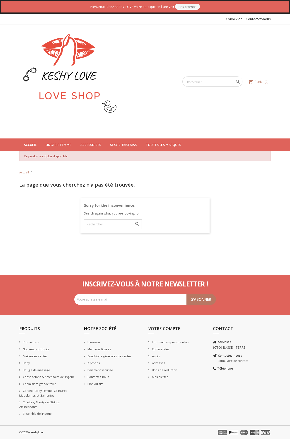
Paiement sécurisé (100, 370)
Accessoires (90, 145)
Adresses (158, 363)
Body (26, 363)
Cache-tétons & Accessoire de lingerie (48, 377)
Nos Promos (187, 7)
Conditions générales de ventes (109, 356)
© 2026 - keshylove (31, 432)
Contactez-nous (258, 19)
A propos (93, 363)
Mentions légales (99, 349)
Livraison (93, 342)
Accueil (30, 145)
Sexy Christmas (123, 145)
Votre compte (164, 328)
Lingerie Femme (58, 145)
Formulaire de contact (233, 361)
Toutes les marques (163, 145)
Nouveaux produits (35, 349)
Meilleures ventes (35, 356)
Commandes (160, 349)
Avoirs (156, 356)
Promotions (30, 342)
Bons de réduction (164, 370)
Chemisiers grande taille (39, 384)
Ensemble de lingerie (37, 414)
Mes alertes (159, 377)
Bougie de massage (36, 370)
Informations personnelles (170, 342)
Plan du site (95, 384)
